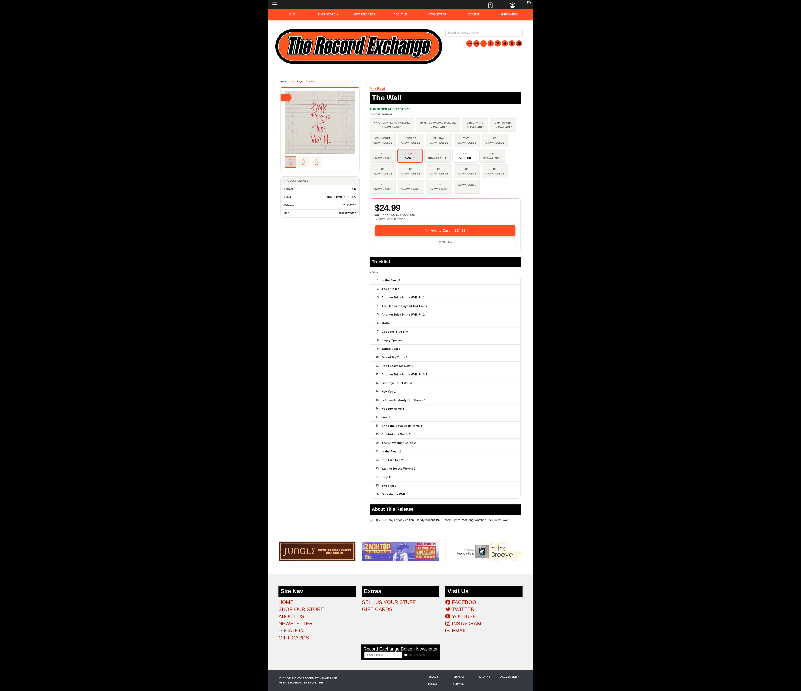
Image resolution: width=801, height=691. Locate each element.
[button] (327, 14)
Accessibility (509, 676)
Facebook (465, 602)
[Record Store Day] (483, 43)
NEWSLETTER (437, 14)
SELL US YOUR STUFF (389, 602)
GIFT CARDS (509, 14)
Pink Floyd (297, 81)
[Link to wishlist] (491, 6)
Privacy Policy (432, 680)
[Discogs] (476, 43)
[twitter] (497, 43)
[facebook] (490, 43)
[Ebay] (469, 43)
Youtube (463, 616)
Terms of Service (458, 680)
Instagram (465, 623)
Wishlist (447, 242)
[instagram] (511, 43)
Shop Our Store (301, 609)
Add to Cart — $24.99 (448, 230)
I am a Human (416, 654)
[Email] (519, 43)
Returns (484, 676)
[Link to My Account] (513, 6)
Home (283, 81)
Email (458, 630)
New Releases (364, 14)
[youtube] (504, 43)
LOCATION (473, 14)
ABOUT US (401, 14)
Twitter (462, 609)
